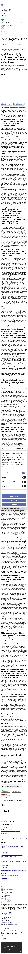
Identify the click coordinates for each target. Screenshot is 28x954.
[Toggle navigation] (13, 6)
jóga (2, 865)
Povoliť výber (14, 500)
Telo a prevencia (7, 9)
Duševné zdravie (7, 10)
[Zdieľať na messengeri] (4, 804)
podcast (9, 797)
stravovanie (6, 850)
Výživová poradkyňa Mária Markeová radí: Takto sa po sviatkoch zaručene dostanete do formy (12, 856)
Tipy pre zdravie (7, 13)
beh (1, 833)
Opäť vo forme (4, 835)
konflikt (5, 797)
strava (2, 850)
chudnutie (5, 833)
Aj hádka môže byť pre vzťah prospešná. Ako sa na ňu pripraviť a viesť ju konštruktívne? (13, 50)
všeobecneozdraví (19, 797)
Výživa (5, 11)
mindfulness (5, 865)
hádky (2, 797)
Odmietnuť (14, 504)
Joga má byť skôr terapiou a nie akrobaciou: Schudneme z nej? (13, 870)
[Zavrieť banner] (25, 448)
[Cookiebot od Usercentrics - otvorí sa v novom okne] (17, 448)
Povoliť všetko (14, 496)
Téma (4, 15)
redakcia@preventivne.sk (6, 25)
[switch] (24, 477)
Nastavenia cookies (5, 935)
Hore (4, 938)
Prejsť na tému (4, 827)
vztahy (12, 797)
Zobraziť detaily (19, 492)
